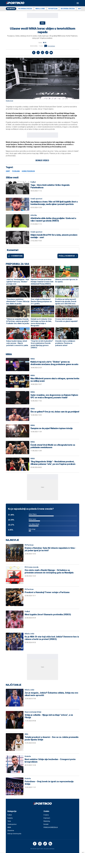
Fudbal (33, 182)
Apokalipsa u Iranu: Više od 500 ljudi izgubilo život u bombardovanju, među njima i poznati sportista (54, 202)
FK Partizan (52, 8)
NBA (26, 734)
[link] (47, 52)
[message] (51, 52)
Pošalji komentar (67, 256)
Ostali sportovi (36, 199)
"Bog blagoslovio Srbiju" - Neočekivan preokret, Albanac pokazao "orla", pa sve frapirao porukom (52, 462)
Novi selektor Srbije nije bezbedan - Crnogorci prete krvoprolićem (50, 760)
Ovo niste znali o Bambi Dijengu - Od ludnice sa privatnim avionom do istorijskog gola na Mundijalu (49, 571)
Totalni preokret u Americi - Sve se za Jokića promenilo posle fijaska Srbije (51, 738)
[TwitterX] (38, 52)
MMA (42, 23)
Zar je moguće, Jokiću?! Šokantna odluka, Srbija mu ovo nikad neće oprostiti (51, 694)
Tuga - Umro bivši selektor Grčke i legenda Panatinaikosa (49, 186)
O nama (46, 815)
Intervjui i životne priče (14, 833)
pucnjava (16, 171)
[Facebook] (33, 52)
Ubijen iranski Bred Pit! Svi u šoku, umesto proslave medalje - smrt (53, 236)
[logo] (15, 3)
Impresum (47, 818)
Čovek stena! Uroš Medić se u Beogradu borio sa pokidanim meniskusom (52, 446)
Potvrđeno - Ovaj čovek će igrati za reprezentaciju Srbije (49, 782)
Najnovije (11, 8)
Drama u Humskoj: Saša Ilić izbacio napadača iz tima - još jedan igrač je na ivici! (50, 549)
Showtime (10, 830)
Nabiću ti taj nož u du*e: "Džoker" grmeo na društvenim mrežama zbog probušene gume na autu (54, 363)
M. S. (45, 42)
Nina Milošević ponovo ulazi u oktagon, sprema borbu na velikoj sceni (54, 379)
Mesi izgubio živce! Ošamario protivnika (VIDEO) (48, 614)
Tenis (9, 821)
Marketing (47, 821)
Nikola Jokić (40, 8)
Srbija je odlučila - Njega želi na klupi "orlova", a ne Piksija (49, 716)
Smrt (8, 171)
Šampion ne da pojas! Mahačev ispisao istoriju (51, 428)
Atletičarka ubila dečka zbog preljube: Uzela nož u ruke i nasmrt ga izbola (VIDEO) (53, 219)
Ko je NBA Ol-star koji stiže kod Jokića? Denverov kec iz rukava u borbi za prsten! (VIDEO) (52, 637)
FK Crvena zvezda (25, 8)
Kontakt (46, 824)
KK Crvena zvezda (68, 8)
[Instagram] (40, 844)
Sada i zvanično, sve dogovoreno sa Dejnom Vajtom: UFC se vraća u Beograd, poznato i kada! (54, 396)
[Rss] (50, 844)
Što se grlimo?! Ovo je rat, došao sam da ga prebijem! (54, 411)
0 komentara (17, 256)
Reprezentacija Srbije (33, 712)
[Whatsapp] (42, 52)
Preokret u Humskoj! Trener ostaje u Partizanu (47, 592)
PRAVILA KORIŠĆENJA (51, 827)
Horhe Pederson (28, 171)
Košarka (28, 756)
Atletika (33, 215)
